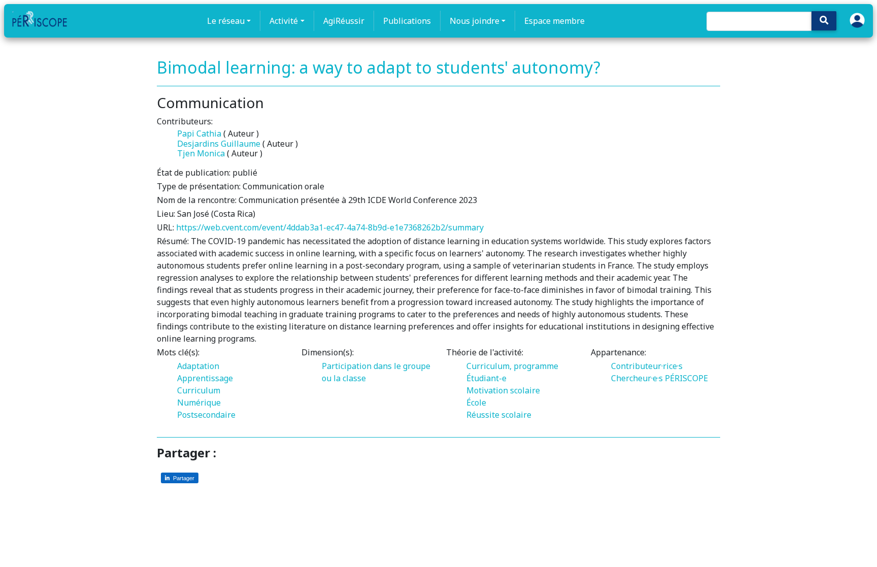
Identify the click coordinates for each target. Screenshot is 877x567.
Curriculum (198, 390)
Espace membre (554, 20)
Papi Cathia (199, 133)
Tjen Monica (201, 153)
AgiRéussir (343, 20)
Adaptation (198, 366)
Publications (407, 20)
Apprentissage (205, 378)
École (476, 402)
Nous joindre (474, 20)
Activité (283, 20)
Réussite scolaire (498, 414)
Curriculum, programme (512, 366)
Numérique (199, 402)
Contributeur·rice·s (647, 366)
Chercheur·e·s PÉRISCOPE (659, 378)
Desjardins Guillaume (218, 143)
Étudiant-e (486, 378)
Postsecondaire (206, 414)
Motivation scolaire (503, 390)
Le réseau (226, 20)
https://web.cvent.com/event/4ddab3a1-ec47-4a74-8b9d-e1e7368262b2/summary (330, 227)
